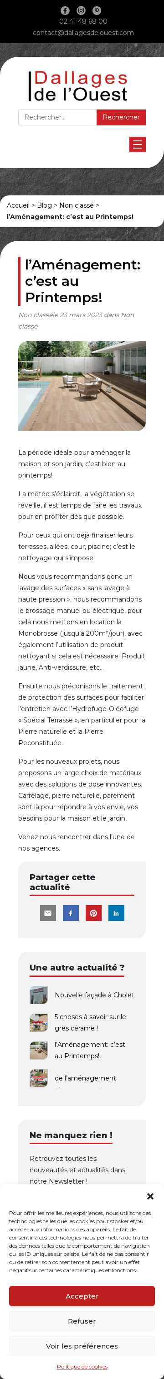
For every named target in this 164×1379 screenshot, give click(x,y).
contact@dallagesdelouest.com (83, 33)
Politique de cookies (82, 1366)
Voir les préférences (82, 1346)
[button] (150, 1195)
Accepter (82, 1296)
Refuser (82, 1321)
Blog (44, 205)
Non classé (76, 205)
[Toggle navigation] (137, 144)
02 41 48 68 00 (83, 21)
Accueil (18, 205)
